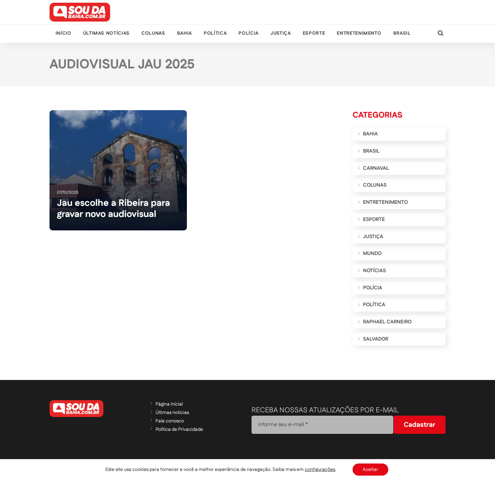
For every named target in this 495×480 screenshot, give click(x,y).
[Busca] (441, 33)
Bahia (184, 33)
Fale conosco (170, 421)
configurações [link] (320, 469)
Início (63, 33)
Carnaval (376, 168)
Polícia (248, 33)
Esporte (314, 33)
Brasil (402, 33)
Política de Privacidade (179, 429)
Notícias (374, 270)
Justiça (280, 33)
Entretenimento (359, 33)
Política (215, 33)
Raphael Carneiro (387, 321)
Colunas (153, 33)
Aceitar (370, 469)
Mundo (372, 253)
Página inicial (169, 404)
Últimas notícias (106, 33)
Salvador (375, 339)
